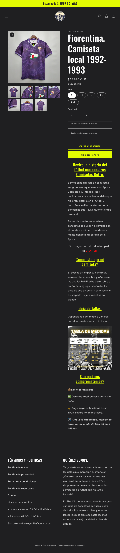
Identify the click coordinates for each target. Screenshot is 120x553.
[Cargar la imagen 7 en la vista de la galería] (41, 105)
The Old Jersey (49, 545)
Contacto (13, 495)
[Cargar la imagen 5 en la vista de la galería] (14, 105)
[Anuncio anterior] (6, 3)
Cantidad (72, 109)
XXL (73, 102)
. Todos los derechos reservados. (71, 545)
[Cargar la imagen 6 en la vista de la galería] (27, 105)
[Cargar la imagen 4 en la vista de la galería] (54, 92)
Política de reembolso (21, 488)
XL (101, 95)
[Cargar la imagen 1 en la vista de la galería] (14, 92)
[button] (6, 16)
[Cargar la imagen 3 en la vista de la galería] (41, 92)
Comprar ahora (90, 154)
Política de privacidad (21, 474)
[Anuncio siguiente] (113, 3)
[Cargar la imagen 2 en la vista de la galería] (27, 92)
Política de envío (18, 467)
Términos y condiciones (22, 481)
